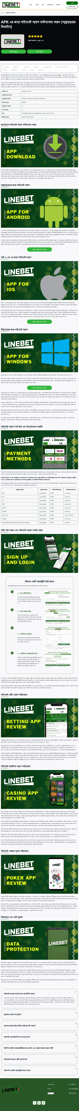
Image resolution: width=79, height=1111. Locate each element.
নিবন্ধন (58, 5)
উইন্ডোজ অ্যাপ (36, 67)
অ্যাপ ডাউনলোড (6, 67)
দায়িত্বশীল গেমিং (72, 1093)
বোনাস (37, 5)
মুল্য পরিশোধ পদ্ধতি (47, 67)
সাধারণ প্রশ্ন (40, 70)
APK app (13, 51)
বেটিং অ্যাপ (5, 70)
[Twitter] (43, 1103)
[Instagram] (39, 1103)
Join (72, 3)
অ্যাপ (30, 5)
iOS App (39, 51)
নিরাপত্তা (32, 70)
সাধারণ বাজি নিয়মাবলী (73, 1089)
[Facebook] (34, 1103)
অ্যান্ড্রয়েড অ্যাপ (16, 67)
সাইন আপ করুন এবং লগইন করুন (61, 67)
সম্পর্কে (49, 1089)
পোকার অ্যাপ (23, 70)
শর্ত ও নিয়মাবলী (72, 1084)
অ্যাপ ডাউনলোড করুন (39, 249)
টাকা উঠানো (50, 5)
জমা (43, 5)
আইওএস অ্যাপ (26, 67)
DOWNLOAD (72, 6)
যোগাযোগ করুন (51, 1084)
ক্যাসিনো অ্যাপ (14, 70)
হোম (2, 12)
